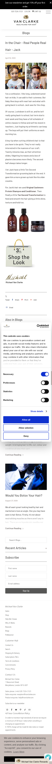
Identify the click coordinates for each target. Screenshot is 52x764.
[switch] (45, 382)
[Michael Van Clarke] (26, 21)
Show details (37, 411)
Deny (26, 436)
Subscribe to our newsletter (14, 703)
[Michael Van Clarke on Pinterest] (20, 710)
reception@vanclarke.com (26, 694)
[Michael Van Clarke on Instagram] (7, 710)
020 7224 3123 (17, 11)
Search (7, 649)
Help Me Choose (11, 619)
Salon (7, 611)
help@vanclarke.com (26, 698)
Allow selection (26, 428)
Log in (27, 11)
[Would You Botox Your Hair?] (26, 477)
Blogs (26, 33)
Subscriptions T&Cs (12, 657)
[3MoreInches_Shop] (22, 268)
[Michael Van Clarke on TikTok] (25, 710)
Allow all (26, 419)
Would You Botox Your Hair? (23, 495)
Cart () (37, 11)
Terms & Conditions (12, 661)
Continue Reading (13, 454)
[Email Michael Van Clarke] (29, 710)
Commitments (10, 665)
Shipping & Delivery (12, 653)
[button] (32, 761)
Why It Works (10, 623)
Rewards (8, 627)
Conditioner (30, 191)
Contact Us (9, 645)
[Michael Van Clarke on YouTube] (16, 710)
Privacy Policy (10, 669)
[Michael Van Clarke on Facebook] (12, 710)
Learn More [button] (18, 752)
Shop (7, 615)
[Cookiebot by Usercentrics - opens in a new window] (37, 326)
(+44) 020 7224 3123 (23, 691)
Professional (9, 635)
